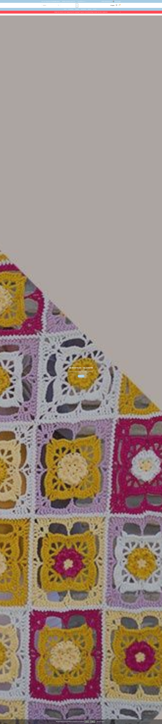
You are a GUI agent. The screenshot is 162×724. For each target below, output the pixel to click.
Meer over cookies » (101, 721)
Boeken (89, 9)
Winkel (103, 1)
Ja (86, 721)
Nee (92, 721)
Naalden (77, 9)
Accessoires (83, 9)
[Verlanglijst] (116, 5)
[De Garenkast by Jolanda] (81, 5)
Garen (65, 9)
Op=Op (94, 9)
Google (119, 1)
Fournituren (70, 9)
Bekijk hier (81, 376)
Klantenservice (108, 1)
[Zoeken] (58, 5)
